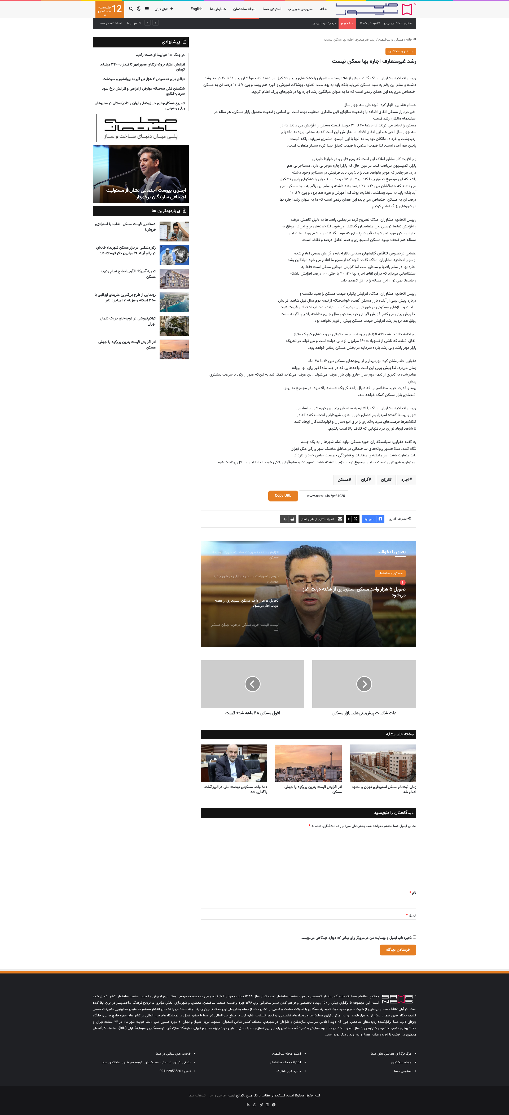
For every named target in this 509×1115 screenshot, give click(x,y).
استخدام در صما (110, 23)
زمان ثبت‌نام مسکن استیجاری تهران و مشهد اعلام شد (384, 789)
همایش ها (218, 9)
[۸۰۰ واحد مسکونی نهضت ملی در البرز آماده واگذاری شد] (234, 763)
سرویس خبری (302, 9)
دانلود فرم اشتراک (289, 1071)
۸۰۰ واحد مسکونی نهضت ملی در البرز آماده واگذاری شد (235, 789)
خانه (323, 9)
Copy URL (283, 496)
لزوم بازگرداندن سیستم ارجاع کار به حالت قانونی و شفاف (100, 194)
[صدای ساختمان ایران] (376, 9)
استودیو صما (272, 9)
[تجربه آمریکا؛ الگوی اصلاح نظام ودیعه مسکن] (174, 279)
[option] (308, 594)
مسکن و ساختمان (390, 39)
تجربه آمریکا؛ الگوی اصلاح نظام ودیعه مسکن (128, 274)
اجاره (405, 480)
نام (413, 893)
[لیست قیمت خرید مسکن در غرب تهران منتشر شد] (308, 594)
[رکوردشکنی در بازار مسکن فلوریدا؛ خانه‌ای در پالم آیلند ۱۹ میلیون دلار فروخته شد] (174, 255)
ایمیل (411, 915)
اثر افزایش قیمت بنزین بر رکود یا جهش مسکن (313, 789)
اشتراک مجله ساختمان (285, 1062)
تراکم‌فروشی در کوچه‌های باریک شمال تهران (128, 321)
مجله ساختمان (244, 9)
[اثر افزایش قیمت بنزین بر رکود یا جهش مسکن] (308, 763)
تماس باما (134, 23)
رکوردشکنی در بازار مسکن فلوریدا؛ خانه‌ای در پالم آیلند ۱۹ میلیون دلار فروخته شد (126, 250)
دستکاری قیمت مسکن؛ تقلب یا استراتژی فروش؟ (125, 227)
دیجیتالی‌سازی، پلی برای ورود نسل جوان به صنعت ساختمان (295, 23)
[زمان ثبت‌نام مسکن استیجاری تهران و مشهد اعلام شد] (383, 763)
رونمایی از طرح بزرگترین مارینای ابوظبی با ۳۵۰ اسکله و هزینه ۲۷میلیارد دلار (125, 297)
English (197, 9)
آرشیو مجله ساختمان (286, 1053)
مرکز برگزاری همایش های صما (391, 1053)
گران (364, 480)
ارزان (385, 480)
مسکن (343, 480)
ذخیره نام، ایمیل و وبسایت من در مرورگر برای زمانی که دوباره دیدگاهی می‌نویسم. (356, 938)
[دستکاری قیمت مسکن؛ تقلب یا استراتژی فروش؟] (174, 231)
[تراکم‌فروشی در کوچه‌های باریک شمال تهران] (174, 326)
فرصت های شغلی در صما (173, 1053)
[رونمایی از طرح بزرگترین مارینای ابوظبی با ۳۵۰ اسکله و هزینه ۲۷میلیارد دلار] (174, 302)
